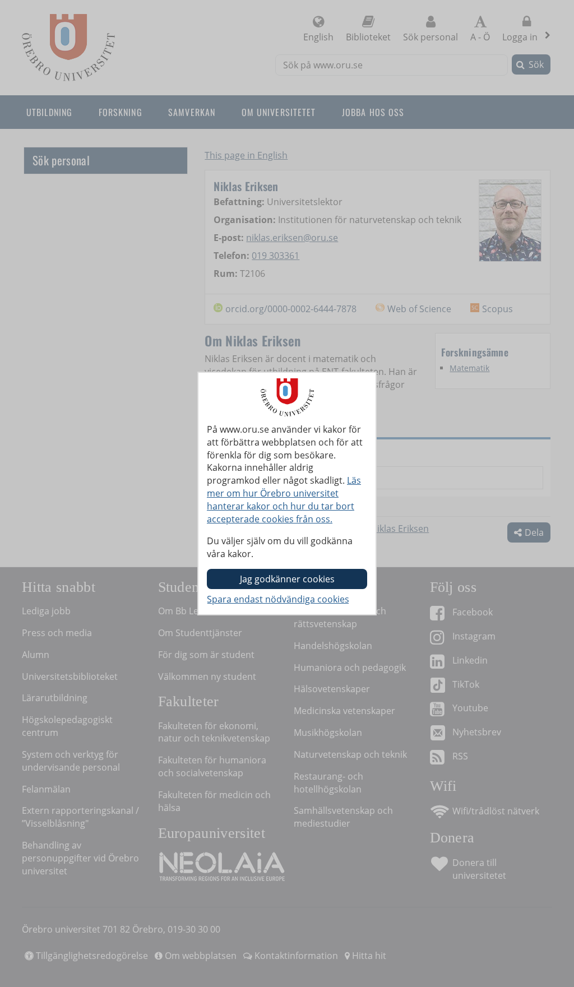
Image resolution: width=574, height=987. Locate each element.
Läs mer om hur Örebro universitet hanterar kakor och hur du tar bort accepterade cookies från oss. (284, 499)
